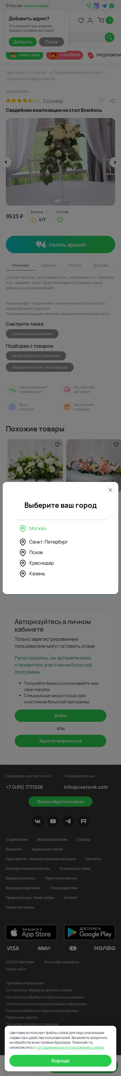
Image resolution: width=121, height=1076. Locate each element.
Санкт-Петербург (48, 542)
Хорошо (60, 1060)
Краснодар (41, 563)
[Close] (110, 490)
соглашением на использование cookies (70, 1047)
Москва (37, 528)
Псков (36, 552)
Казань (37, 573)
